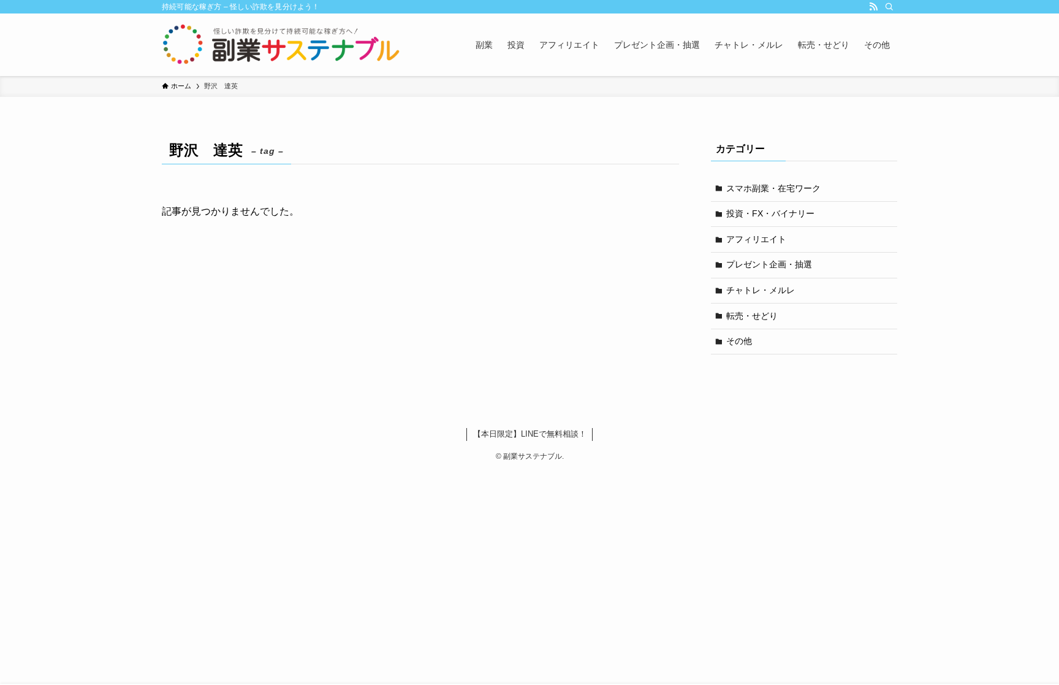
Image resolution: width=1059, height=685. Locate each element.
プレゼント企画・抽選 (769, 264)
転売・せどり (752, 316)
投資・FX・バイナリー (770, 213)
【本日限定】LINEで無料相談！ (529, 433)
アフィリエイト (756, 239)
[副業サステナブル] (281, 44)
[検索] (889, 6)
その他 (739, 341)
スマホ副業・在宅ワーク (773, 188)
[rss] (873, 6)
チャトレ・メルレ (760, 290)
